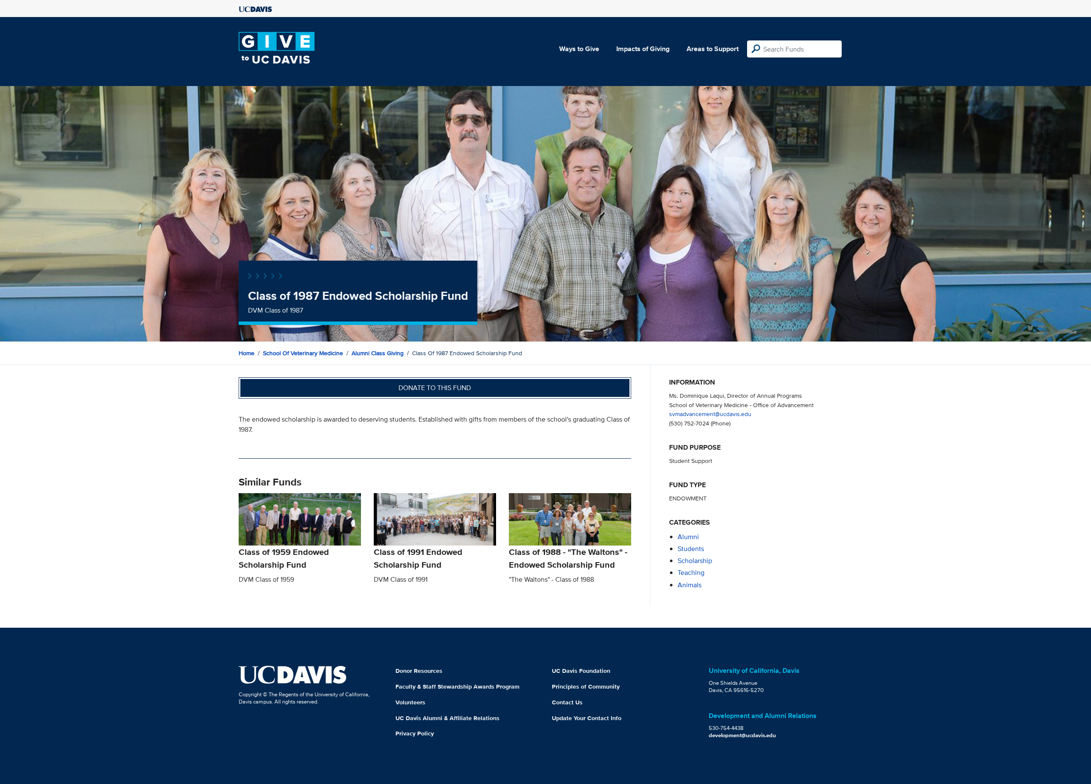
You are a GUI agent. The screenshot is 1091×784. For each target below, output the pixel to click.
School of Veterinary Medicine (303, 353)
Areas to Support (713, 49)
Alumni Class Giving (378, 353)
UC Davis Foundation (581, 670)
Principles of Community (586, 686)
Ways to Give (579, 49)
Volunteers (410, 702)
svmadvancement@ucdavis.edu (710, 413)
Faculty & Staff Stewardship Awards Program (457, 686)
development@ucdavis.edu (742, 735)
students (691, 549)
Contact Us (567, 702)
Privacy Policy (414, 733)
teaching (691, 572)
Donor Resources (418, 670)
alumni (688, 537)
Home (246, 353)
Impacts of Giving (643, 49)
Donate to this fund (434, 388)
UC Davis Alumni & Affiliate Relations (447, 718)
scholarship (695, 561)
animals (689, 585)
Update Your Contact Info (586, 718)
